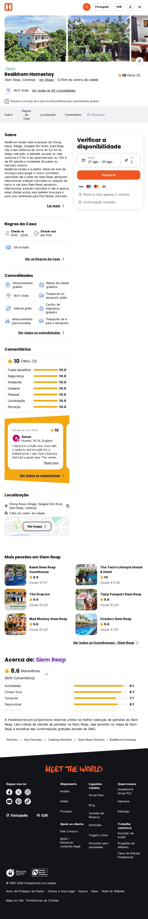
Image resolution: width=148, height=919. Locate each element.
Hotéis (64, 801)
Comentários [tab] (73, 114)
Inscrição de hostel (126, 835)
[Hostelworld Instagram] (28, 792)
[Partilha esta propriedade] (139, 61)
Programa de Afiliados (126, 845)
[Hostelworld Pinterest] (18, 801)
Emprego (124, 811)
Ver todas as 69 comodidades (54, 90)
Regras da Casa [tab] (26, 114)
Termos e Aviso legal (61, 891)
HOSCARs (95, 825)
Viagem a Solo (98, 835)
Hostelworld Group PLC (125, 791)
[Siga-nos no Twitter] (18, 792)
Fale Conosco (69, 831)
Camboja (29, 80)
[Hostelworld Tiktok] (28, 801)
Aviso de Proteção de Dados (25, 891)
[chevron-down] (46, 674)
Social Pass (96, 795)
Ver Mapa (46, 80)
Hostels (65, 791)
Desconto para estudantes (98, 845)
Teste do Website (113, 891)
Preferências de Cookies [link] (42, 900)
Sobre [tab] (9, 114)
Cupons (83, 891)
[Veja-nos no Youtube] (9, 801)
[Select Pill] (87, 7)
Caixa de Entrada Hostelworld (129, 855)
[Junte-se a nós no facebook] (9, 792)
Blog (92, 805)
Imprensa (124, 801)
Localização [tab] (48, 114)
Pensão (10, 68)
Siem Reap (12, 80)
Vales (94, 891)
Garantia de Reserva (96, 815)
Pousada (65, 811)
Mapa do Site (15, 900)
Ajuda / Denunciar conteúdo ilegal (70, 842)
